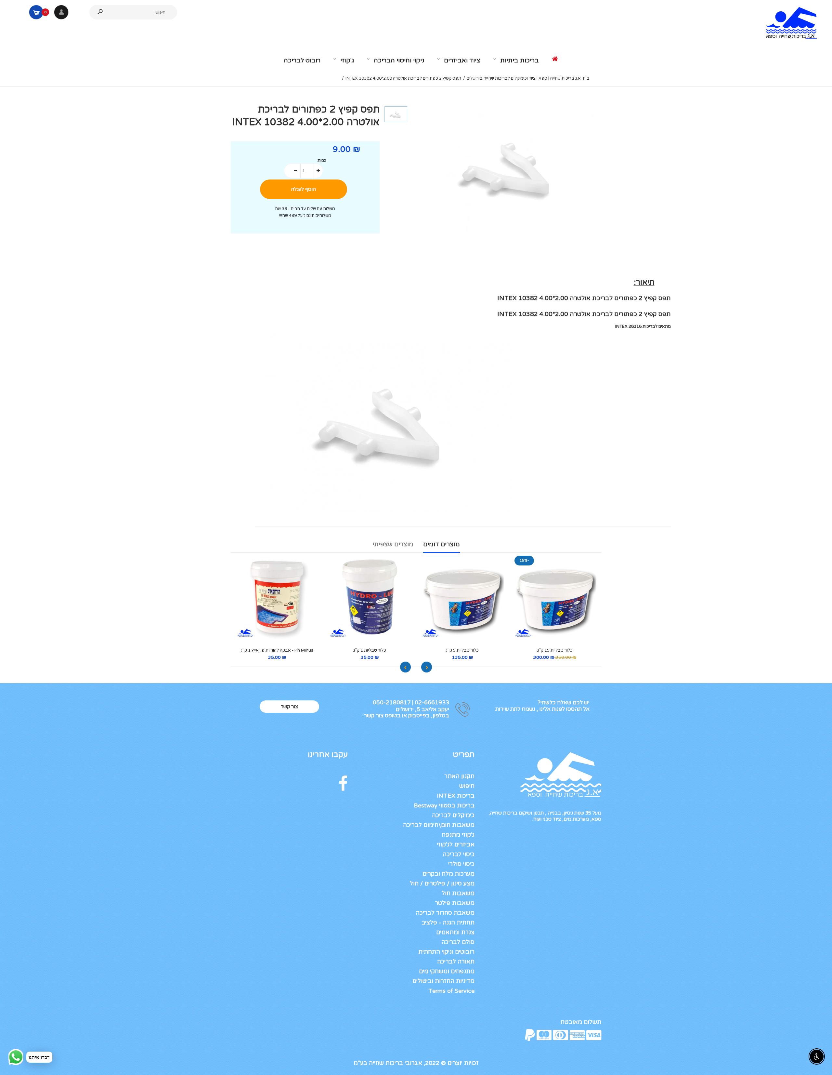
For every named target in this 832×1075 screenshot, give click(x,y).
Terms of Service (451, 990)
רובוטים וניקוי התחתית (446, 951)
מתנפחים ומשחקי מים (446, 971)
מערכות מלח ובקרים (448, 873)
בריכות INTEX (455, 795)
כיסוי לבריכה (458, 854)
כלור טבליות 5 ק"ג (462, 650)
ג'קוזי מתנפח (458, 834)
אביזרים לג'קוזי (455, 844)
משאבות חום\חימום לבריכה (438, 825)
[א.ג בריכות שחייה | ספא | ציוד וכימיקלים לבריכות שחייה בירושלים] (788, 38)
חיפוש (466, 786)
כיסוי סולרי (461, 864)
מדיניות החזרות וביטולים (443, 981)
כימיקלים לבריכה (453, 815)
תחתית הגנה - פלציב (448, 922)
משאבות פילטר (454, 903)
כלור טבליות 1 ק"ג (369, 650)
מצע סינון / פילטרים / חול (442, 883)
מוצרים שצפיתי (392, 544)
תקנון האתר (459, 776)
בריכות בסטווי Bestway (444, 805)
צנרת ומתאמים (455, 932)
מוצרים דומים (441, 544)
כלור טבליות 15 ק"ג (555, 650)
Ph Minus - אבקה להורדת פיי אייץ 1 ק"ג (277, 650)
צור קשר (289, 707)
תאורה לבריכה (455, 961)
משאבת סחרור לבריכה (445, 912)
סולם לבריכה (457, 942)
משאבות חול (458, 893)
